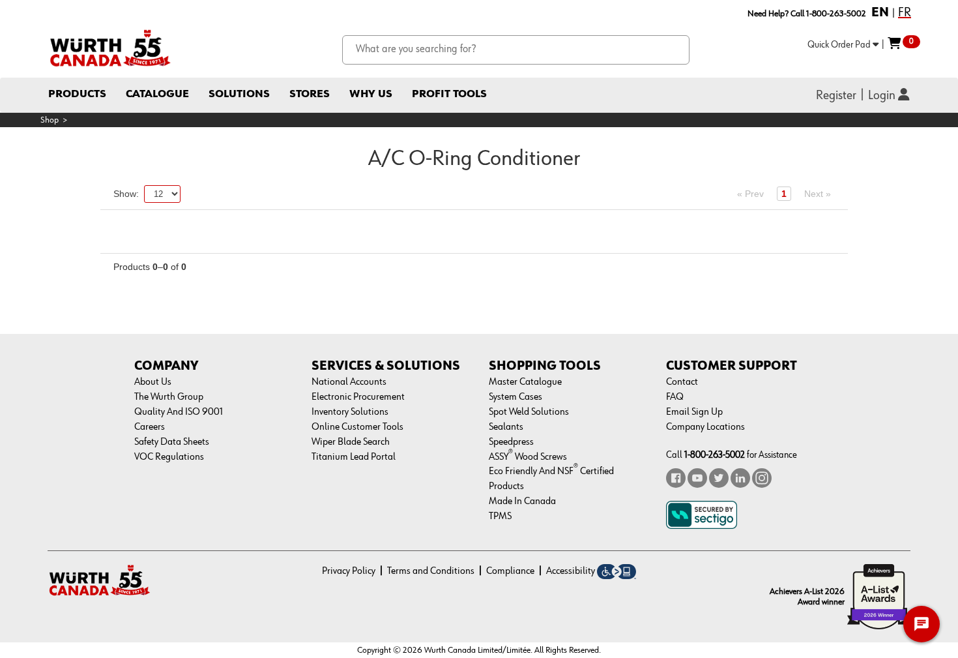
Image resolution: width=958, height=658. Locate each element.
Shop (49, 120)
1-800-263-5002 (714, 455)
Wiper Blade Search (351, 442)
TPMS (500, 516)
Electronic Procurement (358, 397)
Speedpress (511, 442)
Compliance (510, 571)
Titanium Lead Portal (354, 457)
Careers (149, 427)
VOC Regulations (169, 457)
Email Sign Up (694, 412)
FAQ (675, 397)
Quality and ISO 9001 (178, 412)
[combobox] (516, 50)
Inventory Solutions (350, 412)
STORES (309, 94)
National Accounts (349, 382)
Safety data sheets (171, 442)
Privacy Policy (348, 571)
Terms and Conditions (430, 571)
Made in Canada (522, 501)
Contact (682, 382)
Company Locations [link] (705, 427)
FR (904, 12)
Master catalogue (525, 382)
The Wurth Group (168, 397)
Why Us (370, 94)
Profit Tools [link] (449, 94)
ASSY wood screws (528, 457)
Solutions (239, 94)
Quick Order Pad (840, 45)
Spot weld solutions (529, 412)
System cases (515, 397)
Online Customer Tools (357, 427)
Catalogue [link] (157, 94)
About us (152, 382)
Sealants (506, 427)
